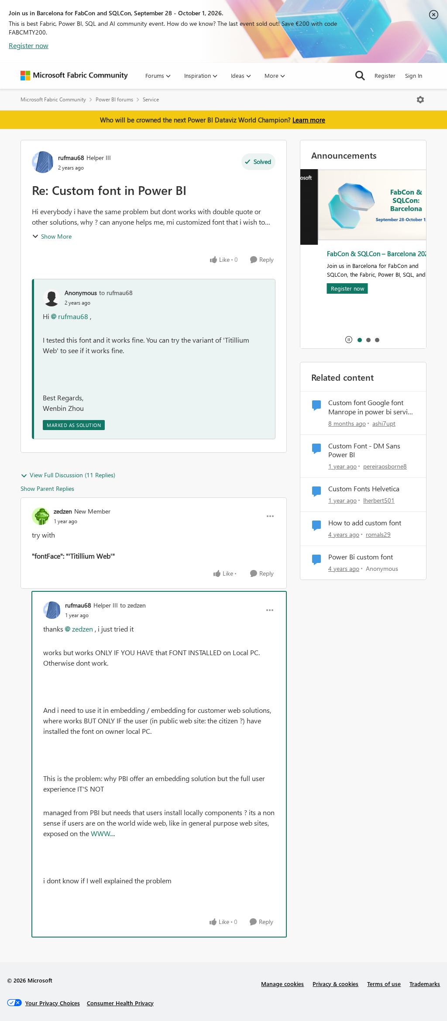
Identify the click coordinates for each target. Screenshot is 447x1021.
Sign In (413, 75)
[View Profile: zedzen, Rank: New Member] (40, 516)
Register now (28, 45)
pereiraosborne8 (385, 466)
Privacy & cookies (335, 983)
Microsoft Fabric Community (53, 99)
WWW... (102, 833)
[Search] (360, 75)
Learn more (308, 119)
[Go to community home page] (74, 75)
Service (151, 99)
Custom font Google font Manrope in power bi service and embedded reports (371, 407)
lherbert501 (379, 500)
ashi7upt (383, 423)
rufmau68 (71, 157)
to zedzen (133, 605)
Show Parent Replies (47, 488)
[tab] (359, 339)
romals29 (378, 534)
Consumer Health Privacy (120, 1003)
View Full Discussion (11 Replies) (72, 475)
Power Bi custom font (360, 556)
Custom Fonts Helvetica (363, 488)
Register (385, 75)
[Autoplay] (349, 339)
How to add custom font (364, 522)
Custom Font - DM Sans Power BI (364, 450)
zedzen (63, 511)
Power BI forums (114, 99)
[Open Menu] (420, 100)
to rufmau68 (116, 292)
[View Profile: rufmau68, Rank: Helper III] (43, 162)
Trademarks (424, 983)
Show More (56, 236)
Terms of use (384, 983)
